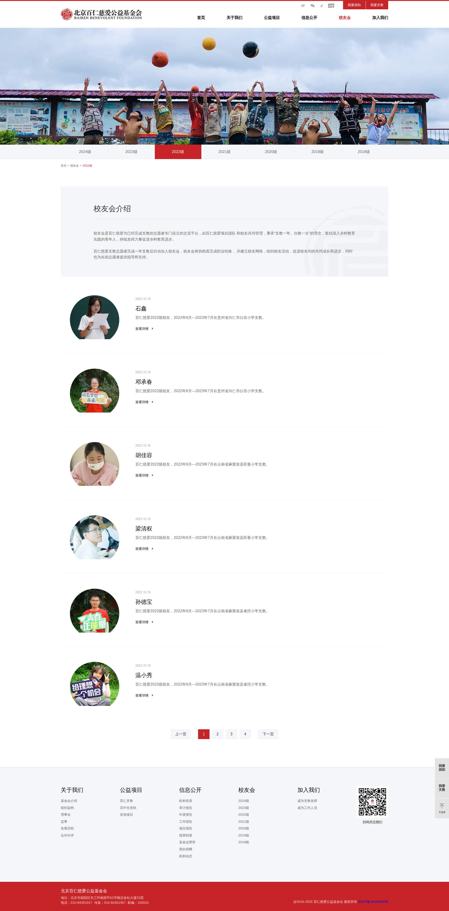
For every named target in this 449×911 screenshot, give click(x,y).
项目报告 (185, 828)
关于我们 (235, 17)
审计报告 (185, 808)
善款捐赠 (185, 849)
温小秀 (143, 675)
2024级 (85, 152)
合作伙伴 (67, 835)
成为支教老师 (307, 801)
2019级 (317, 152)
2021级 (224, 152)
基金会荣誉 (187, 842)
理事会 (66, 814)
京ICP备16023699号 (373, 902)
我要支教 (377, 5)
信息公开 (309, 17)
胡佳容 (143, 455)
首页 (201, 17)
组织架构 (67, 808)
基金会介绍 (69, 801)
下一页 (268, 734)
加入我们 (380, 17)
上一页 (180, 734)
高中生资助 (128, 808)
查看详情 (141, 329)
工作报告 (185, 821)
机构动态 (185, 856)
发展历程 (67, 828)
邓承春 (143, 382)
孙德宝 (143, 602)
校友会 (345, 17)
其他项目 (126, 814)
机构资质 (185, 801)
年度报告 (185, 814)
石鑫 (141, 308)
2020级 (271, 152)
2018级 (364, 152)
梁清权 (143, 528)
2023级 (131, 152)
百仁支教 (126, 801)
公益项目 (272, 17)
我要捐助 (354, 5)
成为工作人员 (307, 808)
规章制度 (185, 835)
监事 (64, 821)
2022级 (178, 152)
